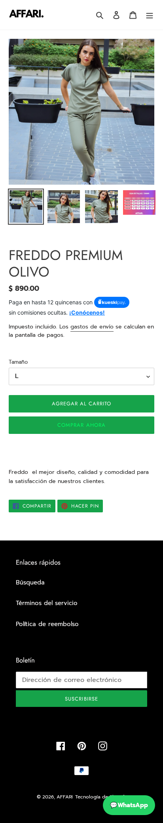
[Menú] (149, 14)
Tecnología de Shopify (101, 796)
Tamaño (18, 362)
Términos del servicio (47, 603)
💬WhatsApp (129, 805)
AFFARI (65, 796)
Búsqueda (30, 582)
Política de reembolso (47, 624)
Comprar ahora (81, 425)
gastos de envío (92, 327)
